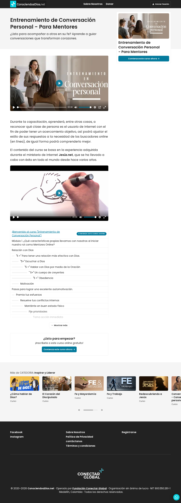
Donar (109, 4)
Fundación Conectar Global (89, 488)
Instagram (17, 436)
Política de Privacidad (79, 436)
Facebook (16, 432)
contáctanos (74, 441)
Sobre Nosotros (93, 4)
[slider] (42, 107)
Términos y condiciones (80, 446)
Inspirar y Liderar (44, 372)
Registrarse (129, 432)
